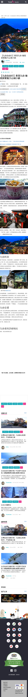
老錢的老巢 (7, 290)
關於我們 (5, 682)
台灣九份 (11, 66)
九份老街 (16, 66)
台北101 (4, 501)
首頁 (2, 15)
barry (7, 446)
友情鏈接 (5, 685)
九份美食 (11, 431)
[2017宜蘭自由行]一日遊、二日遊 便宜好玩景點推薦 (12, 141)
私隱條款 (5, 689)
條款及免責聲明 (7, 687)
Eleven (8, 60)
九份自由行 (16, 431)
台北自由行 (5, 467)
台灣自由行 (5, 66)
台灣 (5, 15)
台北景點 (11, 467)
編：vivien (22, 62)
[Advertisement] (14, 10)
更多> (25, 412)
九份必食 (21, 66)
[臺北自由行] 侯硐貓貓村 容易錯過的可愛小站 (10, 144)
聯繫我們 (5, 684)
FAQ (4, 690)
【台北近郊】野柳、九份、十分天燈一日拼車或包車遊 (11, 92)
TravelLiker (9, 482)
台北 (8, 15)
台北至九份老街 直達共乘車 (15, 89)
